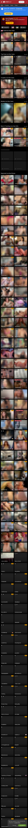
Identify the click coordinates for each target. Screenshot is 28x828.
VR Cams (3, 149)
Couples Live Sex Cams (7, 77)
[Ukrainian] (17, 27)
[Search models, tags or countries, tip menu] (26, 5)
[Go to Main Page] (8, 1)
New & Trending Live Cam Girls (9, 126)
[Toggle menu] (1, 2)
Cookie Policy (17, 822)
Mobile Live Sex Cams (7, 101)
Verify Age (8, 13)
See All (25, 30)
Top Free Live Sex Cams (8, 54)
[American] (13, 27)
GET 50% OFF (10, 22)
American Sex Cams (9, 30)
